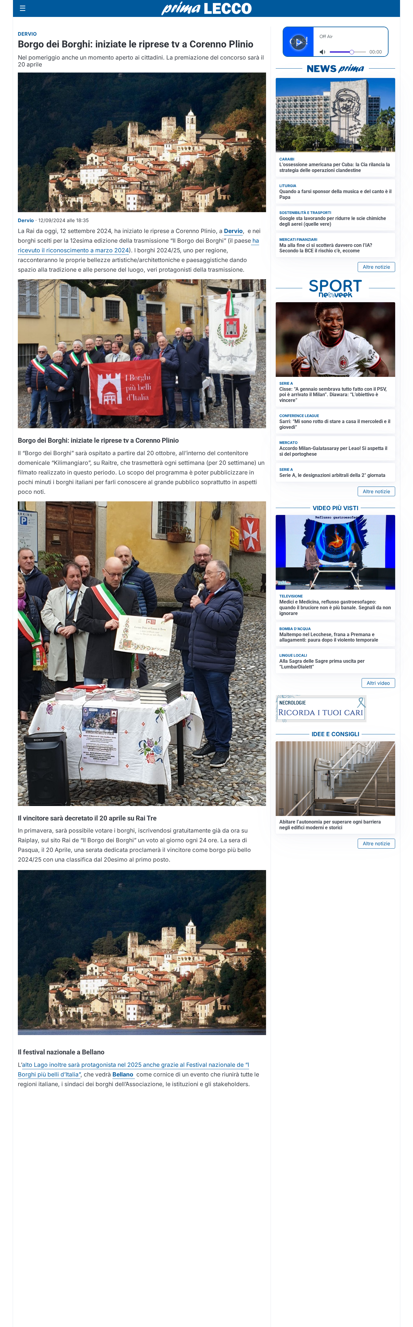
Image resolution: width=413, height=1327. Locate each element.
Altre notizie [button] (376, 267)
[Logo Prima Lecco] (206, 8)
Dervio (233, 231)
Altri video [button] (378, 683)
